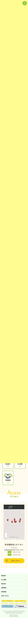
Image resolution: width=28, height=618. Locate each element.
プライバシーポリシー (14, 614)
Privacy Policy (8, 612)
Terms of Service (16, 612)
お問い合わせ (15, 561)
